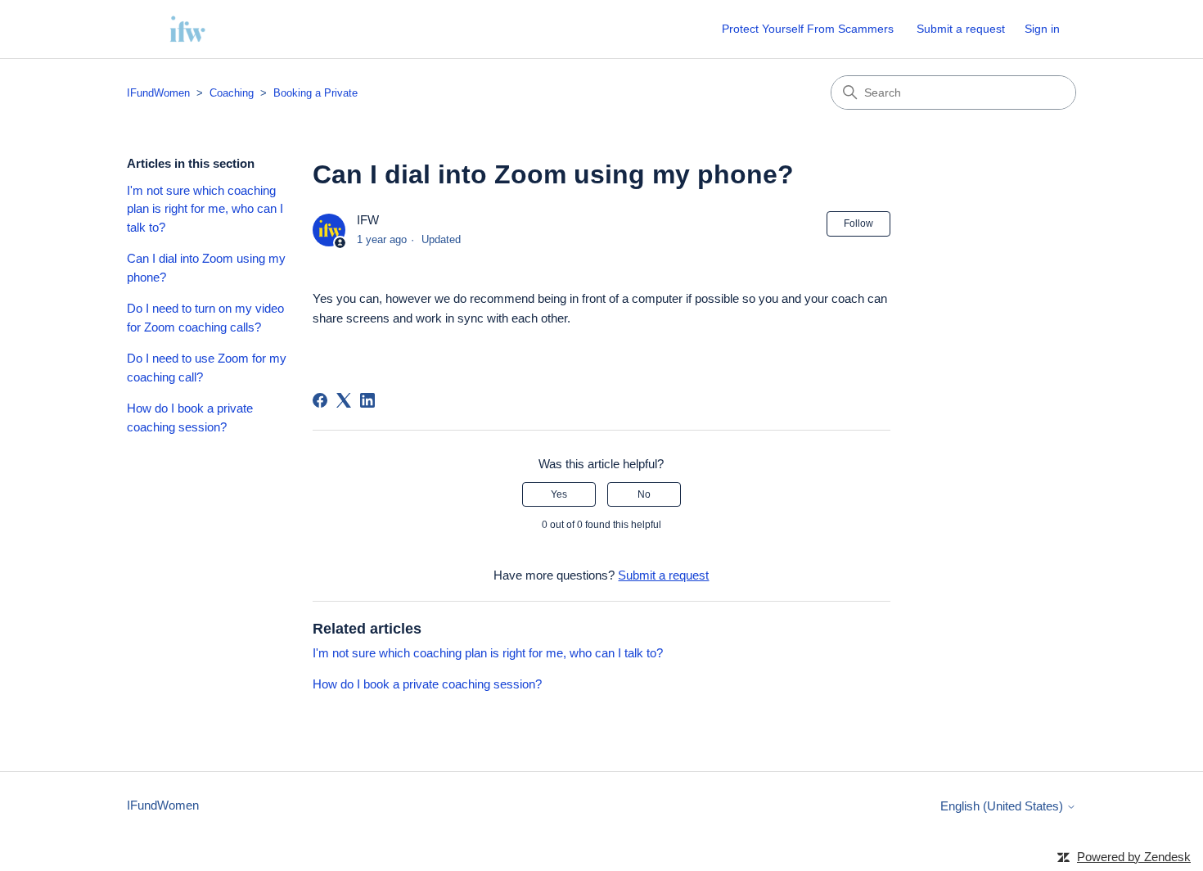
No (644, 494)
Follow (858, 223)
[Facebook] (320, 400)
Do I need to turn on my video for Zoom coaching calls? (205, 317)
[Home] (187, 29)
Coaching (232, 93)
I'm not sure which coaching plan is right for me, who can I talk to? (205, 208)
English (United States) (1003, 806)
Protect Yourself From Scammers (808, 28)
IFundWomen (158, 93)
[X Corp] (343, 400)
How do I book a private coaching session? (190, 417)
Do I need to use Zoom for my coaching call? (206, 367)
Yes (559, 494)
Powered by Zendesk (1134, 857)
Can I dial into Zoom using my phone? (206, 267)
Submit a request (961, 28)
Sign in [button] (1042, 28)
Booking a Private (315, 93)
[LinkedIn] (367, 400)
